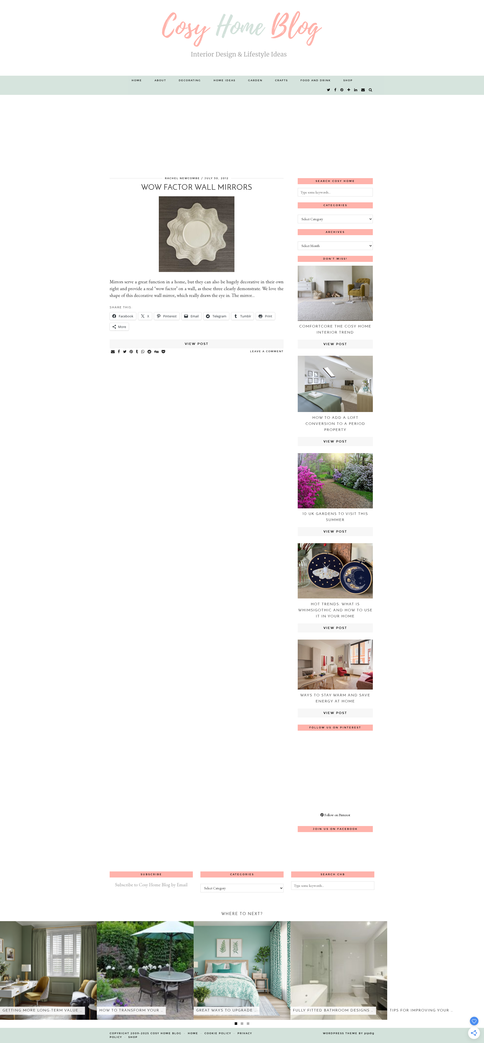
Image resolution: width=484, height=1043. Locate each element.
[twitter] (329, 90)
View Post (196, 344)
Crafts (281, 80)
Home (137, 80)
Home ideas (224, 80)
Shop (348, 80)
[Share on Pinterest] (131, 352)
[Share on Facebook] (119, 352)
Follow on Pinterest (337, 815)
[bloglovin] (349, 90)
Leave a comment (267, 351)
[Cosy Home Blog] (242, 38)
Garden (255, 80)
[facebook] (335, 90)
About (160, 80)
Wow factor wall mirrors (196, 188)
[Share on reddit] (149, 352)
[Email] (363, 90)
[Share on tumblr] (137, 352)
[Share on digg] (156, 352)
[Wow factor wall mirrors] (196, 270)
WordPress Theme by (348, 1033)
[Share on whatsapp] (143, 352)
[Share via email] (113, 352)
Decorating (190, 80)
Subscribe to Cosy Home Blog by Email (151, 885)
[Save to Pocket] (163, 352)
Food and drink (315, 80)
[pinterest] (342, 90)
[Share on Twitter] (125, 352)
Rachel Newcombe (182, 178)
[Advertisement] (242, 132)
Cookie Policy (217, 1033)
